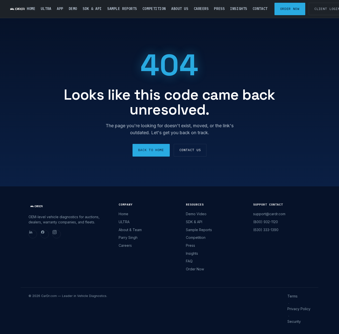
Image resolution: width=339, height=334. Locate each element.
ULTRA (46, 8)
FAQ (189, 261)
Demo (73, 8)
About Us (179, 8)
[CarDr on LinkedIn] (33, 234)
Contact (260, 8)
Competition (154, 8)
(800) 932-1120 (265, 222)
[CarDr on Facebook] (44, 234)
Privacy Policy (298, 309)
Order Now (290, 9)
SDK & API (92, 8)
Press (219, 8)
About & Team (130, 230)
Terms (292, 296)
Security (294, 321)
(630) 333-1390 (265, 230)
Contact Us (190, 150)
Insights (238, 8)
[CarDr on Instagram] (56, 234)
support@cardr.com (269, 214)
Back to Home (151, 150)
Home (31, 8)
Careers (201, 8)
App (60, 8)
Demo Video (196, 214)
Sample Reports (122, 8)
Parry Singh (128, 237)
